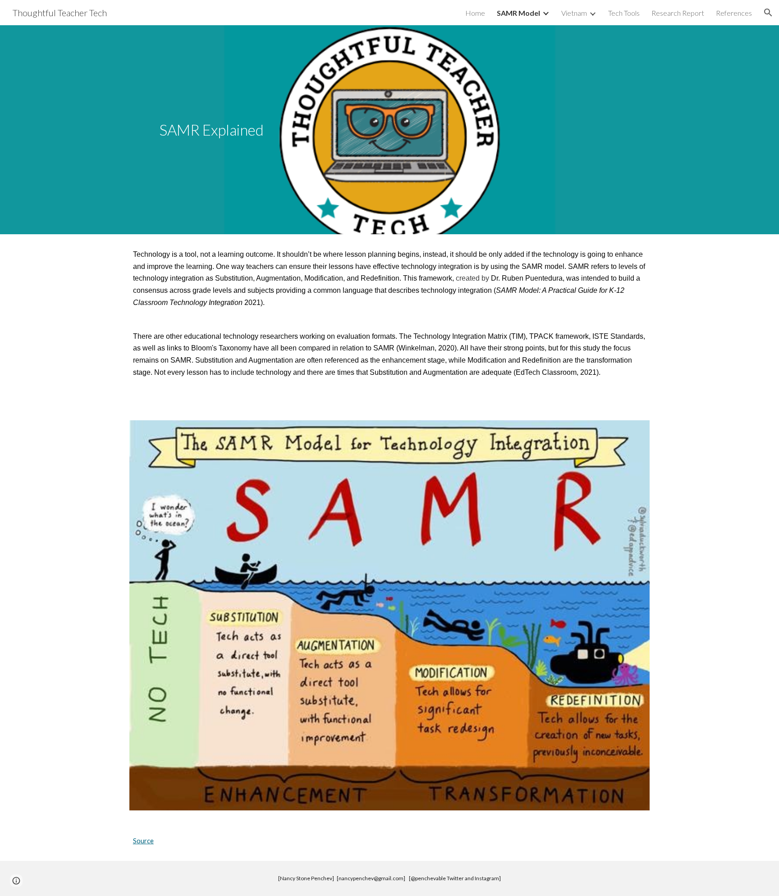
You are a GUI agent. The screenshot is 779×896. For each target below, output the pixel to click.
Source (143, 841)
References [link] (734, 13)
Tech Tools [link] (624, 13)
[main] (211, 130)
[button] (768, 12)
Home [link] (475, 13)
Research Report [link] (677, 13)
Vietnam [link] (574, 13)
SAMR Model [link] (518, 13)
